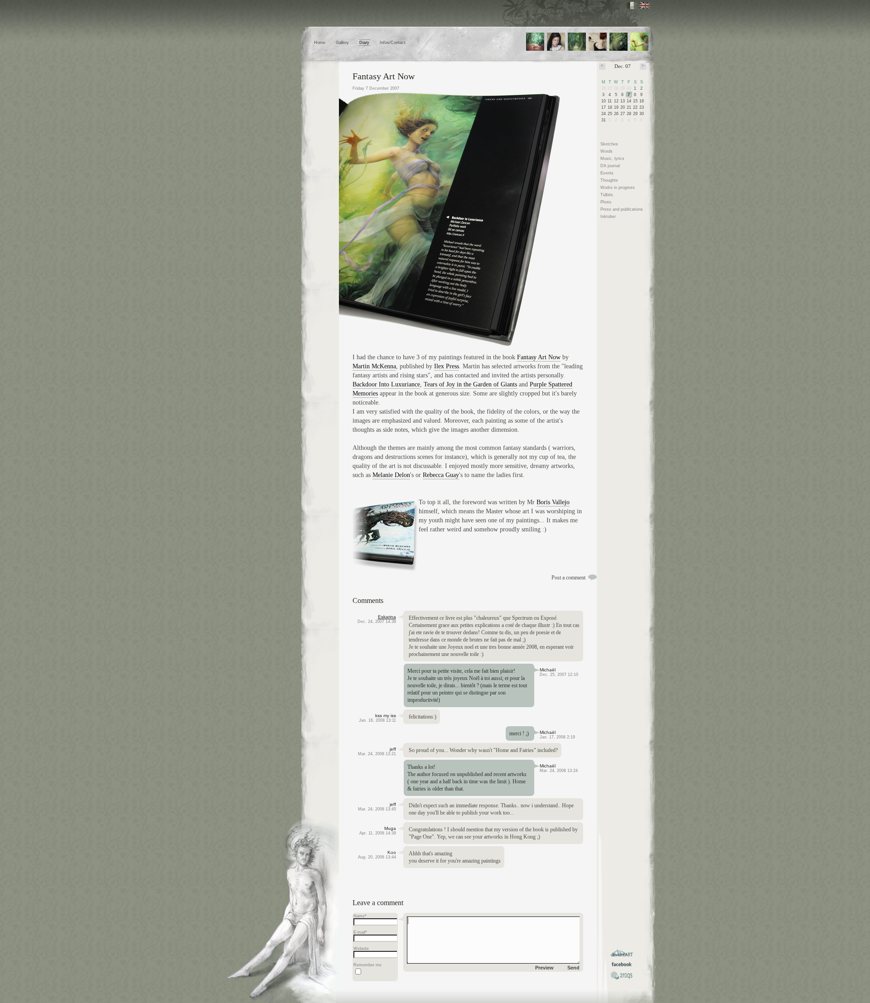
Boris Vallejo (553, 502)
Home (319, 42)
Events (607, 173)
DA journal (610, 166)
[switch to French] (632, 5)
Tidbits (606, 195)
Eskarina (387, 616)
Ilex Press (446, 366)
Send (573, 967)
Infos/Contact (393, 42)
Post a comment (568, 577)
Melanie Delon (391, 475)
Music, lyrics (612, 158)
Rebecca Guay (441, 475)
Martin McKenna (374, 366)
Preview (544, 967)
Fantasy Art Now (384, 76)
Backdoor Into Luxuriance (386, 384)
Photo (605, 202)
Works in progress (617, 187)
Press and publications (621, 209)
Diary (364, 42)
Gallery (342, 42)
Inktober (608, 216)
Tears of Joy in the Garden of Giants (470, 384)
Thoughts (609, 180)
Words (606, 151)
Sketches (609, 144)
